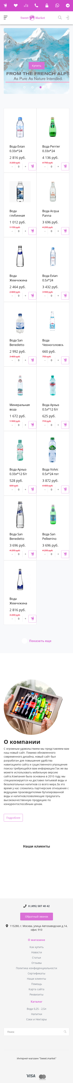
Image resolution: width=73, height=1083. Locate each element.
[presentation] (13, 55)
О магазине (36, 940)
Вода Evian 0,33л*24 (17, 148)
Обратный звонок (36, 916)
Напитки (36, 1014)
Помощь (36, 984)
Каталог (36, 1001)
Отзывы (36, 963)
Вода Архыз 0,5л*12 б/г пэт (50, 409)
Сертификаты (36, 973)
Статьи (36, 957)
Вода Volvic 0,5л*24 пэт (50, 471)
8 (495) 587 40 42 (39, 906)
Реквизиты (36, 994)
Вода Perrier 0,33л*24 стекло (51, 151)
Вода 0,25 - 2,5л (36, 1009)
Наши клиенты (36, 978)
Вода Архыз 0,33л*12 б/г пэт (18, 474)
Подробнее (13, 817)
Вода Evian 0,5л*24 (50, 278)
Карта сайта (36, 989)
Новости (36, 952)
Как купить (37, 947)
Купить (36, 65)
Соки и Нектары (36, 1019)
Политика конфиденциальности (36, 968)
